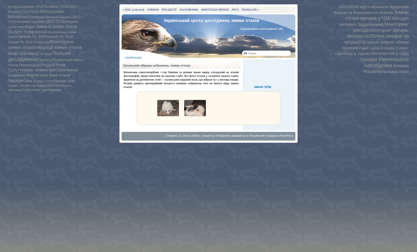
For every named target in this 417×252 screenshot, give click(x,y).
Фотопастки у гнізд (390, 53)
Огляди (46, 54)
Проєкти (44, 60)
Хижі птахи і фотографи (42, 90)
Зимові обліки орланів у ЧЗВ (377, 15)
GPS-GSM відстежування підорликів (374, 7)
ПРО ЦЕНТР (169, 9)
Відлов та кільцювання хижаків (363, 12)
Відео (30, 27)
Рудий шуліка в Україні (377, 48)
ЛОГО (235, 9)
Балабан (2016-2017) (62, 6)
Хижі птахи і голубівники (45, 81)
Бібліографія (52, 11)
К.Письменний (256, 135)
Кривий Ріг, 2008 (32, 37)
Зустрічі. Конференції (27, 32)
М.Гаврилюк (222, 135)
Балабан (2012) (32, 6)
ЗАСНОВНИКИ (188, 9)
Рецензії (48, 65)
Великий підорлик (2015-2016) (41, 21)
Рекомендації (30, 65)
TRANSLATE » (250, 9)
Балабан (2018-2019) (23, 11)
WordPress (286, 135)
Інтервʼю (14, 6)
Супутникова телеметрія (32, 70)
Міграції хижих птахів (59, 47)
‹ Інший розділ (133, 57)
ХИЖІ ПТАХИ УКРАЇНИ (215, 9)
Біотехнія (37, 17)
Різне (60, 65)
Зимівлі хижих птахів (57, 26)
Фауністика (37, 75)
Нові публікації (23, 53)
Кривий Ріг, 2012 (59, 36)
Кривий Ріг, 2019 (20, 42)
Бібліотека (18, 16)
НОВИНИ (153, 9)
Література (41, 42)
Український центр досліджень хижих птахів (211, 20)
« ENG (133, 9)
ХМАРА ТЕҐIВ (262, 87)
